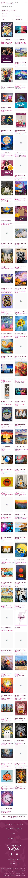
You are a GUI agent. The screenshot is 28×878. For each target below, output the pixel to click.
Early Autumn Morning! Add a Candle (7, 608)
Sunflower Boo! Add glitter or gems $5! (7, 744)
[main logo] (3, 2)
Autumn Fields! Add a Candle (19, 676)
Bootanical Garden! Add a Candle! (21, 427)
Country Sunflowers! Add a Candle (21, 337)
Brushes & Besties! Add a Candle (20, 789)
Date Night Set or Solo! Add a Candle (7, 563)
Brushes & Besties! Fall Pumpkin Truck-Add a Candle (6, 586)
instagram (17, 854)
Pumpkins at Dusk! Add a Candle (20, 292)
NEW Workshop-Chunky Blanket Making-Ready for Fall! (21, 360)
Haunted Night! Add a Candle (20, 744)
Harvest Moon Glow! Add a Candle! (7, 156)
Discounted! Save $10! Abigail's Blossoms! (6, 812)
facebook (11, 854)
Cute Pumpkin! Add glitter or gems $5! (7, 495)
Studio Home (9, 2)
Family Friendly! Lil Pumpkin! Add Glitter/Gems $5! (7, 789)
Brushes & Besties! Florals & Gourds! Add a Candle (7, 43)
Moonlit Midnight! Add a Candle (20, 473)
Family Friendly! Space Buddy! (6, 427)
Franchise (14, 838)
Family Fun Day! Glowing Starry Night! (20, 179)
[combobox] (7, 16)
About (14, 834)
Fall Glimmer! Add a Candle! (7, 359)
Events (16, 2)
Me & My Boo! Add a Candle (7, 268)
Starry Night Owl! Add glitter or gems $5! (7, 337)
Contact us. (14, 817)
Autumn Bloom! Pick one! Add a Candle (20, 699)
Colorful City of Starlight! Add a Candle (20, 88)
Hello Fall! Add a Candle (6, 404)
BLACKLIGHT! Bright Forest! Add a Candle (21, 314)
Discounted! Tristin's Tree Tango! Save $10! (6, 699)
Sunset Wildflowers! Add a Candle (21, 201)
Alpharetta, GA (4, 6)
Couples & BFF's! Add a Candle (20, 405)
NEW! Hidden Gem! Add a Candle (20, 66)
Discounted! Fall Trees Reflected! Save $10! (20, 382)
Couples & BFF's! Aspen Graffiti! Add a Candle (6, 721)
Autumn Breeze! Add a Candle (20, 540)
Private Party (14, 829)
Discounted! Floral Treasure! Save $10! (7, 88)
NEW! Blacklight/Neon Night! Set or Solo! (6, 518)
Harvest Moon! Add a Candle (5, 676)
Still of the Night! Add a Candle (20, 586)
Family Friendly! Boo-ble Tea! (6, 653)
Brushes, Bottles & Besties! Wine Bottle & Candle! (21, 133)
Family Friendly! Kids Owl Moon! (20, 563)
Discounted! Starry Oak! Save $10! (6, 540)
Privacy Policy (14, 859)
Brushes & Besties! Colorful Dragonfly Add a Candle (21, 653)
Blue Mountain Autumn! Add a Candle (21, 450)
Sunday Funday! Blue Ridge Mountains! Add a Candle (21, 518)
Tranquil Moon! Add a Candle (5, 450)
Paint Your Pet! (18, 268)
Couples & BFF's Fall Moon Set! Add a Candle (7, 224)
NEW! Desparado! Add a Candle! (6, 111)
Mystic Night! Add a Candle (7, 630)
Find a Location (14, 824)
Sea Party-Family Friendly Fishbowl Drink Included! (6, 133)
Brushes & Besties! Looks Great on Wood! (20, 495)
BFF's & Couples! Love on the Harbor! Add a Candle (20, 43)
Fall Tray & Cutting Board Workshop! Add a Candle (20, 156)
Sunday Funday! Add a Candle (6, 382)
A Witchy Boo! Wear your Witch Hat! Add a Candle (6, 201)
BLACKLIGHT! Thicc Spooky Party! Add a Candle (21, 767)
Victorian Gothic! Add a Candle (20, 608)
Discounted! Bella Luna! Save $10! (6, 473)
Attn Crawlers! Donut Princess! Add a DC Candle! (7, 314)
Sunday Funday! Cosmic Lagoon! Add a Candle (6, 292)
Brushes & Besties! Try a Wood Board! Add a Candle (21, 246)
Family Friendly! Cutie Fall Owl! (20, 721)
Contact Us (14, 863)
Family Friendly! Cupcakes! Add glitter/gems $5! (7, 246)
